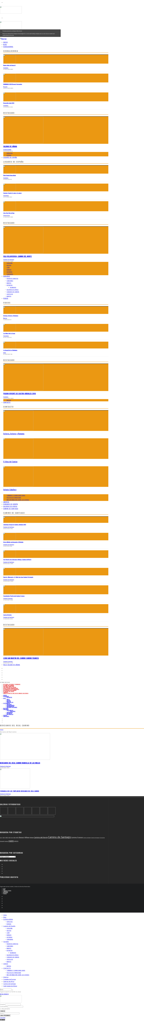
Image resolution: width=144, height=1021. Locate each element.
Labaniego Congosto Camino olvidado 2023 (14, 524)
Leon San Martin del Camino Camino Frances (21, 658)
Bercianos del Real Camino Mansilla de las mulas (20, 763)
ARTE (4, 353)
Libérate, (5, 692)
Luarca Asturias (7, 615)
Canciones (6, 195)
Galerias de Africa (12, 290)
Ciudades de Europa (13, 292)
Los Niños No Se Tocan (9, 333)
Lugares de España (10, 157)
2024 (12, 837)
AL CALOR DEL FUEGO (8, 691)
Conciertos (10, 702)
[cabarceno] (28, 811)
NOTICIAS (5, 708)
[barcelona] (52, 811)
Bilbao (27, 837)
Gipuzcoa (10, 153)
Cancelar (2, 1018)
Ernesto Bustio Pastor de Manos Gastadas (15, 693)
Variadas (6, 276)
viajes (11, 840)
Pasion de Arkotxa (12, 278)
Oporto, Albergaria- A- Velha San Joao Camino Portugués (18, 577)
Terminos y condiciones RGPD (16, 495)
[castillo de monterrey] (12, 811)
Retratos (9, 285)
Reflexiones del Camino (9, 690)
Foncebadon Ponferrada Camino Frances (14, 596)
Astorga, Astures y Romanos (10, 315)
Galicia (9, 265)
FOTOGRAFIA (6, 703)
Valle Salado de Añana (11, 665)
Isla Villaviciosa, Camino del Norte (17, 256)
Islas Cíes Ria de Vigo (8, 213)
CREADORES (10, 712)
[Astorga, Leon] (44, 811)
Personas (13, 711)
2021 (4, 837)
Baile (8, 699)
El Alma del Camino (10, 461)
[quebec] (20, 811)
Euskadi (2, 841)
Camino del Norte (41, 837)
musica (6, 841)
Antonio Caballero (9, 489)
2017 (1, 837)
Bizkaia (32, 837)
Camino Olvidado (87, 837)
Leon (8, 267)
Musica (5, 318)
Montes (9, 283)
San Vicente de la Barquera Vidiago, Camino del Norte (17, 559)
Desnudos (13, 287)
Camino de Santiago (8, 259)
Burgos (9, 270)
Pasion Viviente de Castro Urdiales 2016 (19, 393)
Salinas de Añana (10, 146)
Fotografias (6, 215)
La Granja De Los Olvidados (10, 350)
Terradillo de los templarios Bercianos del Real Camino (19, 791)
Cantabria (10, 939)
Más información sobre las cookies (18, 500)
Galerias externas (12, 707)
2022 (6, 837)
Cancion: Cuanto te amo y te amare (12, 193)
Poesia (8, 700)
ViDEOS (5, 298)
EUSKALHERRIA (8, 47)
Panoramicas (10, 706)
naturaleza (10, 714)
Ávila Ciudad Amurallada (9, 175)
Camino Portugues (95, 837)
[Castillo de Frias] (36, 811)
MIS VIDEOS (5, 892)
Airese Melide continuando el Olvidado (13, 542)
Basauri (5, 87)
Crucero (9, 704)
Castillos (10, 294)
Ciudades (5, 68)
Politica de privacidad (14, 497)
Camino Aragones (8, 598)
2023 (9, 837)
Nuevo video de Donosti (9, 65)
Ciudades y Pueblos (7, 890)
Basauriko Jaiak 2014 (8, 103)
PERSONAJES (10, 710)
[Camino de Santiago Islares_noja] (4, 811)
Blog (4, 889)
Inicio (5, 695)
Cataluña (9, 263)
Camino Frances (77, 837)
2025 (14, 837)
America (5, 977)
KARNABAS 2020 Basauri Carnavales (12, 84)
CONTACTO (6, 402)
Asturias (9, 272)
